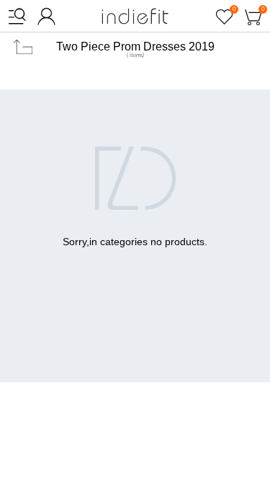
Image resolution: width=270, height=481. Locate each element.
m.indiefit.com (135, 16)
